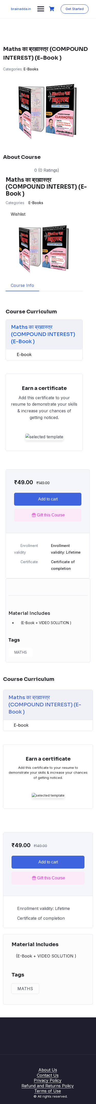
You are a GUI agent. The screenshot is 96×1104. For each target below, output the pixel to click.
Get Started (75, 9)
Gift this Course (51, 515)
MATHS (20, 652)
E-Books (31, 69)
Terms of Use (47, 1090)
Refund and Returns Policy (48, 1085)
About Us (47, 1069)
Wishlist (17, 214)
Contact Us (48, 1075)
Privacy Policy (47, 1080)
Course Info (22, 285)
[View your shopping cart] (52, 8)
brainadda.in (21, 9)
